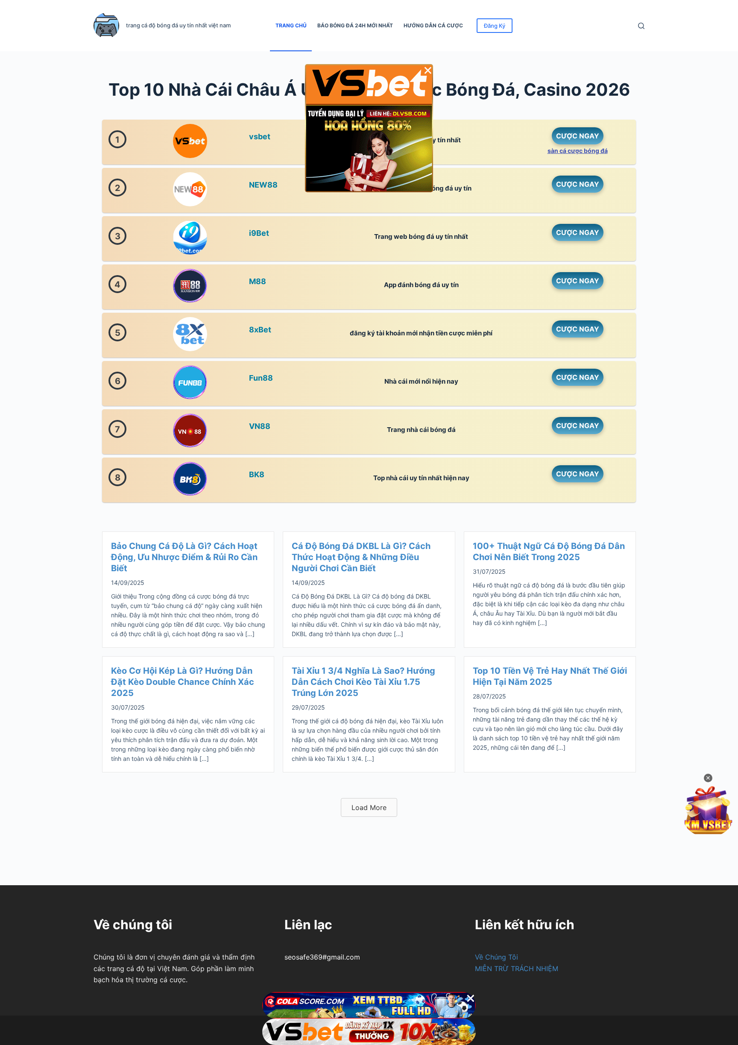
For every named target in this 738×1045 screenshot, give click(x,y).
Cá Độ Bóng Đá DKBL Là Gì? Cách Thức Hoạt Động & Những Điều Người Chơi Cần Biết (361, 557)
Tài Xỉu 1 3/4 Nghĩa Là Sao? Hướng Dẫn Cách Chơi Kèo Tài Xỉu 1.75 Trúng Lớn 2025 (363, 682)
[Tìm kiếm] (641, 26)
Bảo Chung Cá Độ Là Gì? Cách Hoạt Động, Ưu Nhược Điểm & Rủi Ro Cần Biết (184, 557)
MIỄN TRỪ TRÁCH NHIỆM (516, 968)
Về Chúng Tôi (496, 957)
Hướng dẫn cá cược (433, 25)
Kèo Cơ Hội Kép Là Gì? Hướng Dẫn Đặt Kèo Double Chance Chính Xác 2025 (182, 682)
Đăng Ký (494, 25)
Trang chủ (291, 25)
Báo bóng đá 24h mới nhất (355, 25)
